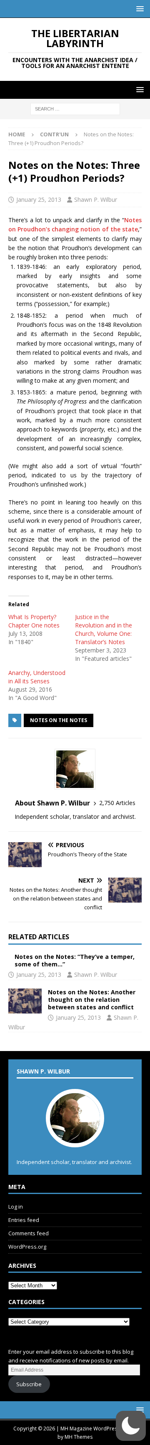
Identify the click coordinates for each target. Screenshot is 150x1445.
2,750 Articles (117, 803)
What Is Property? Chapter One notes (34, 621)
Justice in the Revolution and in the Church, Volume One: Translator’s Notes (103, 629)
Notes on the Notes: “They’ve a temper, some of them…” (75, 960)
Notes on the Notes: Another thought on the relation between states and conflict (91, 999)
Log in (15, 1206)
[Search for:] (75, 109)
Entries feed (23, 1220)
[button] (138, 8)
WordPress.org (27, 1246)
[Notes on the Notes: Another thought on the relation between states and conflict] (25, 1001)
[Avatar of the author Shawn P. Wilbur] (75, 1139)
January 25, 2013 (38, 199)
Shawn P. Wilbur (95, 199)
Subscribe (29, 1384)
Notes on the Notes (58, 720)
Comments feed (28, 1233)
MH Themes (78, 1436)
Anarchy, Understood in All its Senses (36, 677)
